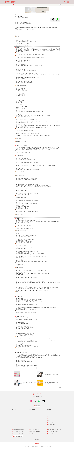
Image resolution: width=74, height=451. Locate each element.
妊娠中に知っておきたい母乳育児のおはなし (55, 416)
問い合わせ (42, 446)
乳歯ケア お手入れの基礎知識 (35, 431)
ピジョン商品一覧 (15, 411)
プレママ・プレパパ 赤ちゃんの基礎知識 (54, 411)
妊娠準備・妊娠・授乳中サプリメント (19, 429)
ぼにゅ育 (49, 418)
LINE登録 (64, 2)
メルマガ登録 (37, 405)
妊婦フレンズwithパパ (51, 414)
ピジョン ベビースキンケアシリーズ (53, 431)
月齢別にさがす (60, 2)
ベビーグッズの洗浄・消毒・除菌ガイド (54, 429)
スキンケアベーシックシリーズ (18, 433)
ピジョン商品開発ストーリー (17, 416)
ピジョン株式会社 (48, 446)
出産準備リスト (15, 418)
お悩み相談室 (16, 4)
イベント (31, 411)
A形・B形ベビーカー (33, 433)
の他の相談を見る (20, 33)
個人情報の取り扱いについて (35, 446)
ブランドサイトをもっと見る (18, 436)
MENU (60, 5)
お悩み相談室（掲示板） (52, 424)
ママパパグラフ (50, 420)
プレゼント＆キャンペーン (34, 414)
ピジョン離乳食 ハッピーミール (18, 431)
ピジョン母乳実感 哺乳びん (34, 429)
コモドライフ (50, 422)
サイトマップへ (37, 439)
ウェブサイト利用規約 (26, 446)
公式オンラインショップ (17, 414)
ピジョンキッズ (50, 433)
